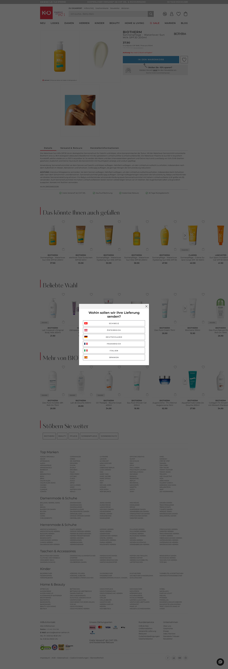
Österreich (114, 330)
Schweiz (114, 323)
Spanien (114, 357)
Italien (114, 351)
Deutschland (114, 337)
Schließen (146, 306)
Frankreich (114, 344)
